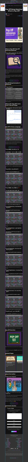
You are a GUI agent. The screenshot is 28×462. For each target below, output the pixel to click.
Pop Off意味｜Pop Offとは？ (8, 131)
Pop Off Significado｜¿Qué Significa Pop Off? (14, 134)
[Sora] (10, 448)
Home (6, 5)
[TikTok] (13, 448)
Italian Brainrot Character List (14, 147)
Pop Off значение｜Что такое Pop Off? (14, 138)
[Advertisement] (14, 21)
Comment (14, 412)
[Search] (21, 0)
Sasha (8, 13)
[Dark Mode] (23, 0)
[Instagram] (17, 448)
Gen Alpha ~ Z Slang (10, 5)
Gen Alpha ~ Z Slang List (14, 80)
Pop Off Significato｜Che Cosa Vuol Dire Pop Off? (19, 134)
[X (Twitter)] (15, 448)
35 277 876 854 (14, 436)
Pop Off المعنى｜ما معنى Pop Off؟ (19, 137)
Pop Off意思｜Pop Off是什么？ (19, 131)
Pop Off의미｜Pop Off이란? (14, 131)
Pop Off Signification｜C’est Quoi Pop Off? (8, 138)
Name (14, 420)
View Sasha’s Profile (14, 403)
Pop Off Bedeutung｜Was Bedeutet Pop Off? (8, 134)
